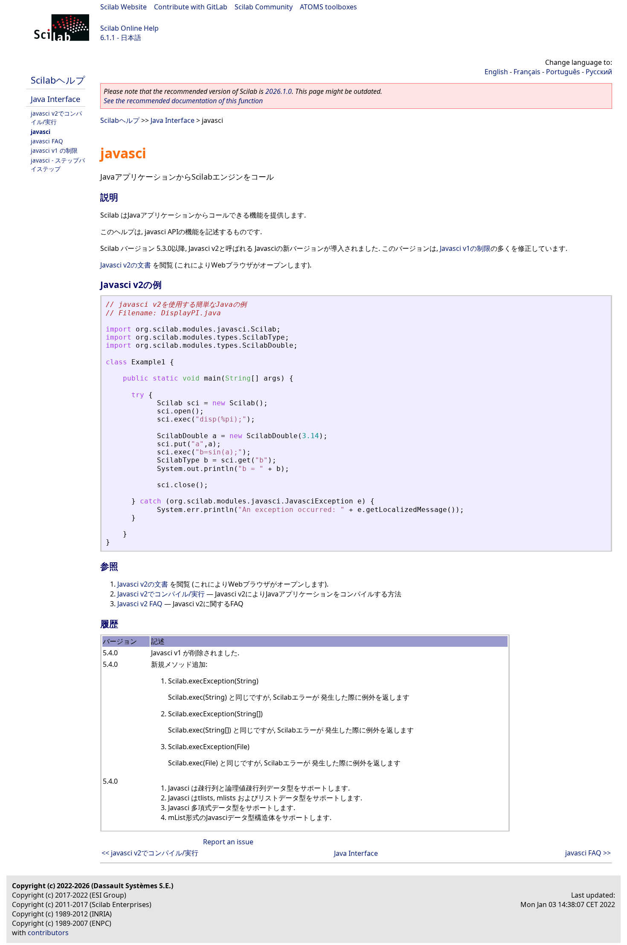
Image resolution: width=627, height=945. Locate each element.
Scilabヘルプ (58, 80)
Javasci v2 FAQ (140, 603)
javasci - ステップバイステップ (58, 164)
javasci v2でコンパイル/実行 (56, 117)
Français (527, 71)
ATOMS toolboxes (328, 7)
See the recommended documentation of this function (183, 100)
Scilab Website (123, 7)
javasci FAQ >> (588, 853)
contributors (48, 932)
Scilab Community (264, 7)
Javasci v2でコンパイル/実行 (161, 594)
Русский (599, 71)
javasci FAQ (47, 141)
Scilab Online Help (129, 28)
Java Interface (55, 98)
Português (563, 71)
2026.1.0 (278, 91)
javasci (40, 132)
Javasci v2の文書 (125, 265)
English (496, 71)
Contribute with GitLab (190, 7)
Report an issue (228, 841)
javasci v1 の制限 (54, 150)
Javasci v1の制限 (465, 248)
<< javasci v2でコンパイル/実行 (150, 853)
